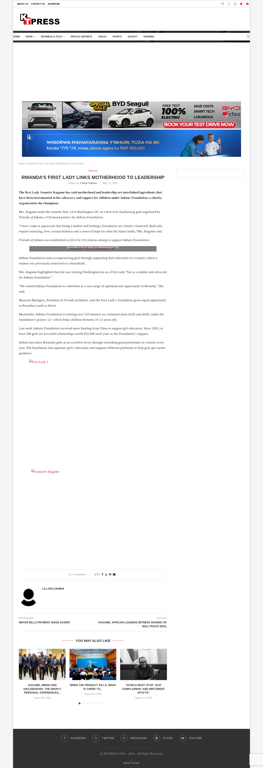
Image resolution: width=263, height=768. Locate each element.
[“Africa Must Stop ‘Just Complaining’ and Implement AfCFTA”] (143, 664)
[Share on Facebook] (102, 574)
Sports (117, 36)
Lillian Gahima (88, 183)
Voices (102, 36)
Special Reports (81, 36)
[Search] (248, 36)
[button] (24, 676)
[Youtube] (247, 3)
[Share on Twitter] (106, 574)
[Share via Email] (114, 574)
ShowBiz (148, 36)
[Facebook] (222, 3)
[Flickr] (241, 3)
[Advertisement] (131, 72)
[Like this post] (98, 574)
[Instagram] (235, 3)
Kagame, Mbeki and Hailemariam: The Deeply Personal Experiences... (42, 689)
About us (22, 4)
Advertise (54, 4)
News (29, 36)
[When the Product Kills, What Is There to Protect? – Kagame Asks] (93, 664)
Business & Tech (51, 36)
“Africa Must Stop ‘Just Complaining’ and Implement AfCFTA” (143, 689)
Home (16, 36)
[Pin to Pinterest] (110, 574)
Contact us (38, 4)
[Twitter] (228, 3)
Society (133, 36)
